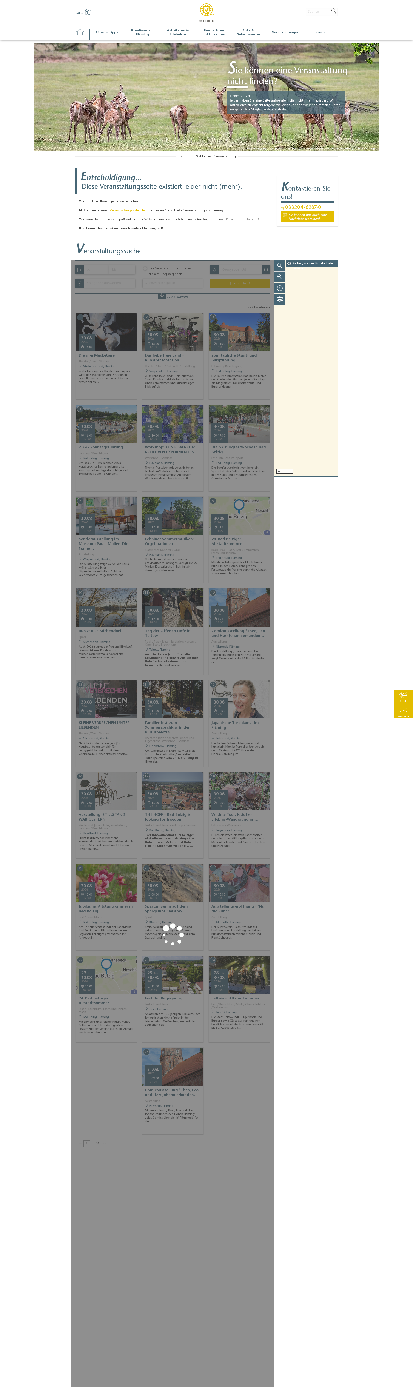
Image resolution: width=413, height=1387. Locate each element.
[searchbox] (241, 270)
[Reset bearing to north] (279, 288)
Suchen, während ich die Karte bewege (313, 266)
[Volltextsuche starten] (334, 11)
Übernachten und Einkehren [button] (213, 32)
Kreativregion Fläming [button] (142, 32)
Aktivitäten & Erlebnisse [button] (178, 32)
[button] (403, 711)
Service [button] (319, 32)
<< (80, 1143)
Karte (79, 13)
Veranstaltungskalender (127, 210)
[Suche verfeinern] (162, 296)
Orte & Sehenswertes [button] (248, 32)
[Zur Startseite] (82, 34)
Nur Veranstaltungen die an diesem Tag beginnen (170, 271)
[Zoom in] (279, 265)
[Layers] (279, 299)
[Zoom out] (279, 276)
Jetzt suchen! (240, 283)
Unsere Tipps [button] (107, 32)
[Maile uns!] (307, 217)
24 (97, 1143)
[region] (306, 368)
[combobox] (240, 269)
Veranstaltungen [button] (285, 32)
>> (104, 1143)
